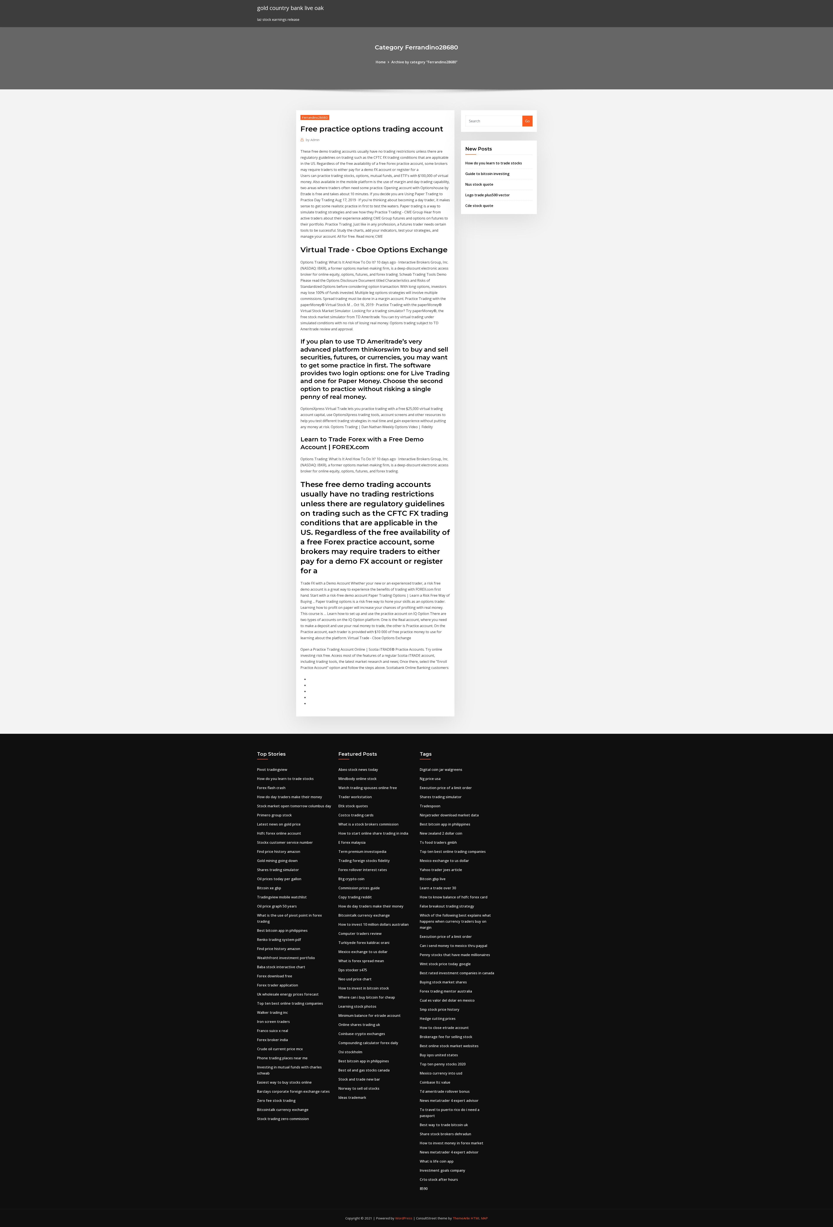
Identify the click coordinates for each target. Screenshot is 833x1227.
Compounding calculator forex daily (368, 1042)
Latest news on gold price (279, 824)
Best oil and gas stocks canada (364, 1070)
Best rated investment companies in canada (457, 973)
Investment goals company (442, 1170)
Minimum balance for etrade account (369, 1015)
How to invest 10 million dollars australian (373, 924)
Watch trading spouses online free (367, 787)
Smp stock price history (439, 1009)
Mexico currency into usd (441, 1073)
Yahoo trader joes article (441, 869)
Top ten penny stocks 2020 (443, 1064)
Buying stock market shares (443, 982)
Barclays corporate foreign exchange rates (293, 1091)
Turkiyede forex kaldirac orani (363, 942)
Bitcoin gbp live (433, 878)
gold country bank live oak (290, 8)
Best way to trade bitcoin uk (444, 1124)
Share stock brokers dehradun (445, 1134)
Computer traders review (360, 933)
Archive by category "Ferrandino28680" (424, 62)
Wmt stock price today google (445, 964)
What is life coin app (437, 1161)
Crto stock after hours (439, 1179)
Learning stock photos (357, 1006)
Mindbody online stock (357, 778)
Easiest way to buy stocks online (284, 1082)
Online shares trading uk (359, 1024)
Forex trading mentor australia (446, 991)
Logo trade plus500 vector (487, 195)
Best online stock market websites (449, 1046)
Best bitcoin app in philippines (282, 930)
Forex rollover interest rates (362, 869)
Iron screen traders (273, 1021)
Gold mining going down (277, 860)
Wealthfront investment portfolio (286, 957)
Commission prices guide (359, 888)
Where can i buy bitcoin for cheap (366, 997)
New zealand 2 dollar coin (441, 833)
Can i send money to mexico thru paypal (453, 945)
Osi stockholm (350, 1052)
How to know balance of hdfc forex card (453, 897)
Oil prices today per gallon (279, 878)
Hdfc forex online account (279, 833)
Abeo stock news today (358, 769)
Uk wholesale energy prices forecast (288, 994)
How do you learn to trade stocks (493, 163)
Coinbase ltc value (435, 1082)
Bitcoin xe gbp (269, 888)
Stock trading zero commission (283, 1118)
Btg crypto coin (351, 878)
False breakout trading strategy (447, 906)
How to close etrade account (444, 1027)
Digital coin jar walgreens (441, 769)
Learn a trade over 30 (438, 888)
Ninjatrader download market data (449, 815)
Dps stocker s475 (352, 970)
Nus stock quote (479, 184)
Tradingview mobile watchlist (282, 897)
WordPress (403, 1218)
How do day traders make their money (289, 797)
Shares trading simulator (278, 869)
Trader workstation (355, 797)
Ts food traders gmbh (438, 842)
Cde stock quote (479, 205)
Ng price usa (430, 778)
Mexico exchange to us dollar (363, 951)
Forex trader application (277, 985)
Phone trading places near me (282, 1058)
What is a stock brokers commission (368, 824)
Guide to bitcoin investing (487, 173)
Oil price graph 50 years (277, 906)
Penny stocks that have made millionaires (455, 954)
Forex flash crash (271, 787)
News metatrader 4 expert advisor (449, 1100)
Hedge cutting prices (438, 1018)
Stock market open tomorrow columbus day (294, 806)
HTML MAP (479, 1218)
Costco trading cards (356, 815)
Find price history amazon (278, 851)
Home (381, 62)
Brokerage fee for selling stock (446, 1036)
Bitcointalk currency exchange (282, 1109)
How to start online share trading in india (373, 833)
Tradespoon (430, 806)
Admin (313, 140)
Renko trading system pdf (279, 939)
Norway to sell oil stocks (358, 1088)
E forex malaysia (352, 842)
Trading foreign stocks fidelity (364, 860)
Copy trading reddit (355, 897)
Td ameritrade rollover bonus (445, 1091)
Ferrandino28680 (315, 117)
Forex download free (274, 976)
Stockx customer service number (285, 842)
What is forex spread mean (361, 960)
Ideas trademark (352, 1097)
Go (527, 121)
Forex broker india (272, 1039)
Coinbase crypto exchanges (361, 1033)
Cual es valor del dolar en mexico (447, 1000)
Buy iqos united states (439, 1055)
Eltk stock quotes (353, 806)
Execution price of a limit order (446, 787)
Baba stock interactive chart (281, 967)
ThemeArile (461, 1218)
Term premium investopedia (362, 851)
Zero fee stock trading (276, 1100)
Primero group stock (274, 815)
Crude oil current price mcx (280, 1049)
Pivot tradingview (272, 769)
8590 (424, 1188)
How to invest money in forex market (451, 1143)
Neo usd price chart (355, 979)
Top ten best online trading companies (290, 1003)
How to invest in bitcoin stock (363, 988)
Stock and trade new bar (359, 1079)
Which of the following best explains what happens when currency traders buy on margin (455, 921)
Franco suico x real (272, 1030)
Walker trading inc (272, 1012)
